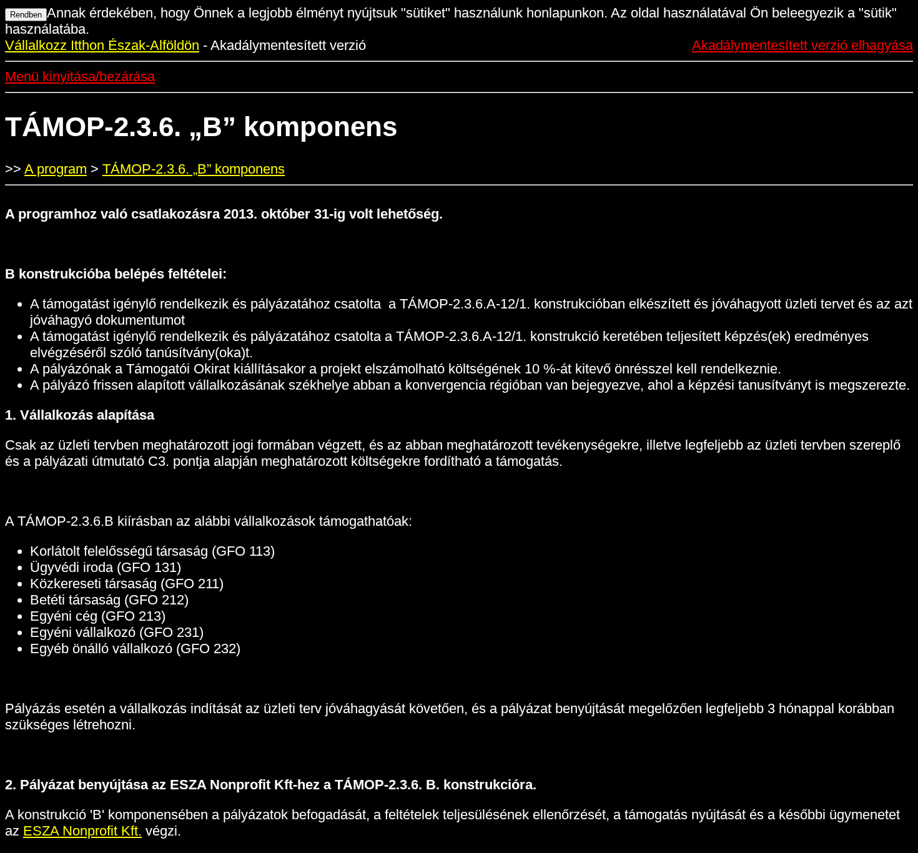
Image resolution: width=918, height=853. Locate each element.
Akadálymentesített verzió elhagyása (802, 45)
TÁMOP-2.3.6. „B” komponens (193, 169)
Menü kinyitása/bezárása (80, 76)
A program (55, 169)
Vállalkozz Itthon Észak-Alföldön (102, 45)
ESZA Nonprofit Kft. (82, 831)
